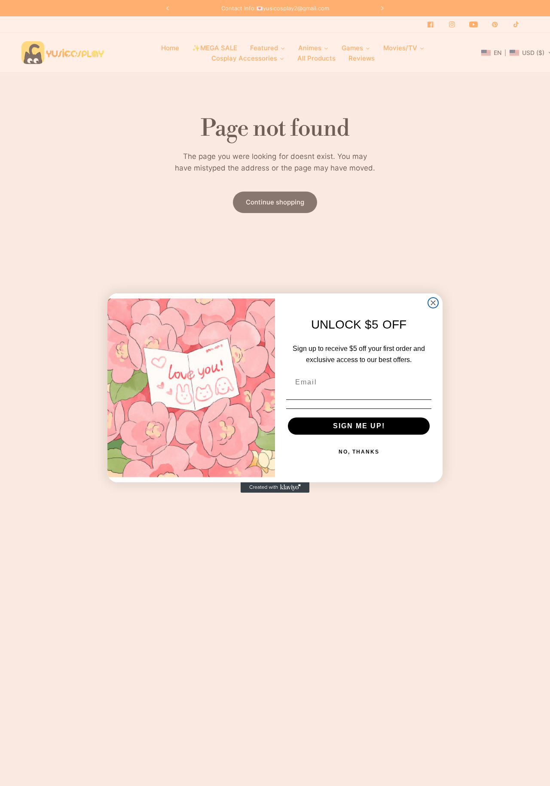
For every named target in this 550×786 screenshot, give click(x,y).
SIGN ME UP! (359, 426)
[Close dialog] (433, 303)
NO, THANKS (359, 452)
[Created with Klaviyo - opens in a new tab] (275, 487)
